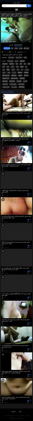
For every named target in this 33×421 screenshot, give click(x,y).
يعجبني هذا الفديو (10, 45)
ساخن (9, 72)
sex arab (19, 81)
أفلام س (25, 81)
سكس (25, 57)
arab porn (5, 63)
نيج (26, 66)
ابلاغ (12, 48)
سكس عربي (11, 57)
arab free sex (6, 75)
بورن (4, 69)
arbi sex (26, 75)
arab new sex (14, 78)
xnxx (29, 63)
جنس (8, 66)
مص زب (27, 69)
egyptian (22, 61)
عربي (18, 69)
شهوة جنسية (10, 61)
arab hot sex (6, 78)
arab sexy (14, 75)
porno (22, 66)
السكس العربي (13, 84)
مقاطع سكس (21, 84)
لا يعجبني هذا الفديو (12, 45)
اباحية (17, 66)
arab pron (22, 78)
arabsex (20, 72)
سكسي (13, 69)
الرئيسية (13, 411)
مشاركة (21, 48)
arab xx (20, 75)
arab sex (11, 63)
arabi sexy (12, 81)
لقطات (16, 48)
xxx (25, 63)
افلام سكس (5, 84)
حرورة (4, 72)
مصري (16, 61)
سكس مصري (16, 2)
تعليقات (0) (26, 48)
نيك (22, 69)
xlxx (21, 63)
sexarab (26, 72)
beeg (8, 69)
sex (17, 63)
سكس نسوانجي (6, 87)
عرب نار (14, 72)
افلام (4, 66)
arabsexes (21, 87)
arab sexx (5, 81)
